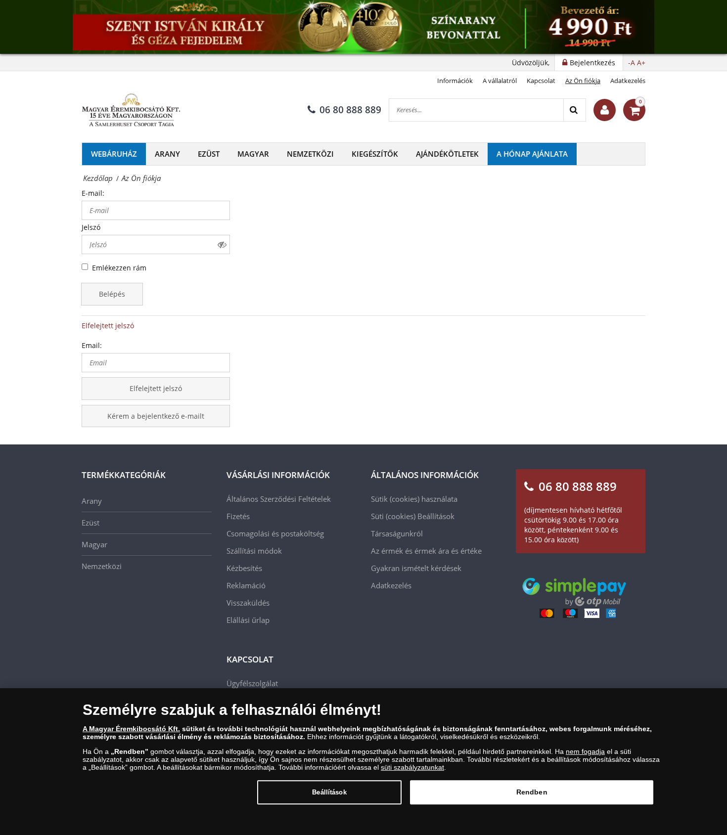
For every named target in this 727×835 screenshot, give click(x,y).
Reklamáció (246, 585)
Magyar (253, 154)
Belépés (112, 294)
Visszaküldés (248, 603)
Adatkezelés (627, 80)
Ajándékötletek (447, 154)
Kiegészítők (375, 154)
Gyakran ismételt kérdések (416, 568)
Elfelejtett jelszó (108, 325)
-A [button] (631, 62)
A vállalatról (500, 80)
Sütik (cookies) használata (414, 499)
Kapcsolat (541, 80)
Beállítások (329, 792)
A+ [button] (641, 62)
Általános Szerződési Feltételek (279, 499)
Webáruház (114, 154)
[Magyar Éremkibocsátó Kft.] (131, 110)
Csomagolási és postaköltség (275, 533)
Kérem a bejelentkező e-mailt (155, 416)
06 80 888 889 (350, 109)
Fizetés (238, 516)
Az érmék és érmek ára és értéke (426, 551)
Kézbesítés (244, 568)
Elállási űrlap (248, 620)
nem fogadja (585, 751)
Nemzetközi (310, 154)
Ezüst (209, 154)
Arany (167, 154)
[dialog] (363, 761)
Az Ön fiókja (582, 80)
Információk (455, 80)
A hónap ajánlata (532, 154)
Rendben (531, 792)
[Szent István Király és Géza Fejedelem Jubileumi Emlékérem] (363, 27)
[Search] (574, 110)
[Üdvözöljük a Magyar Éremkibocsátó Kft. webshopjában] (604, 110)
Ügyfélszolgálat (252, 683)
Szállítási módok (254, 551)
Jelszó (91, 227)
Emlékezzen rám (119, 267)
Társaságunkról (397, 533)
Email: (92, 345)
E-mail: (93, 193)
